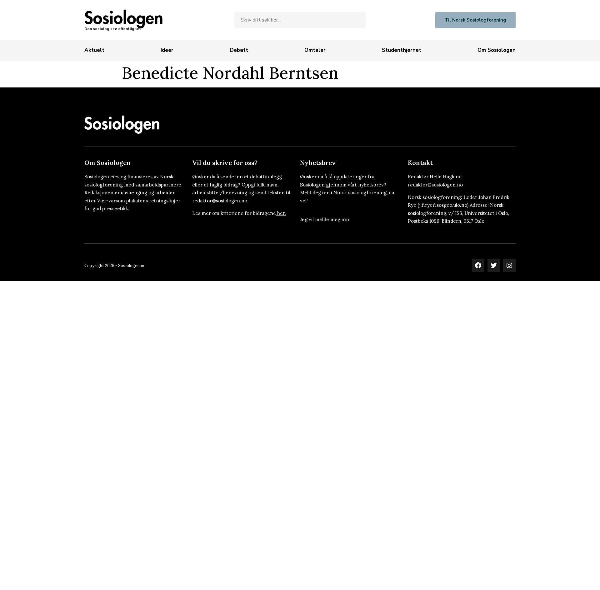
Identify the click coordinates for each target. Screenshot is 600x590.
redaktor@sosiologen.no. (220, 201)
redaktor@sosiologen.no (435, 185)
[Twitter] (494, 265)
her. (281, 213)
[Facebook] (478, 265)
